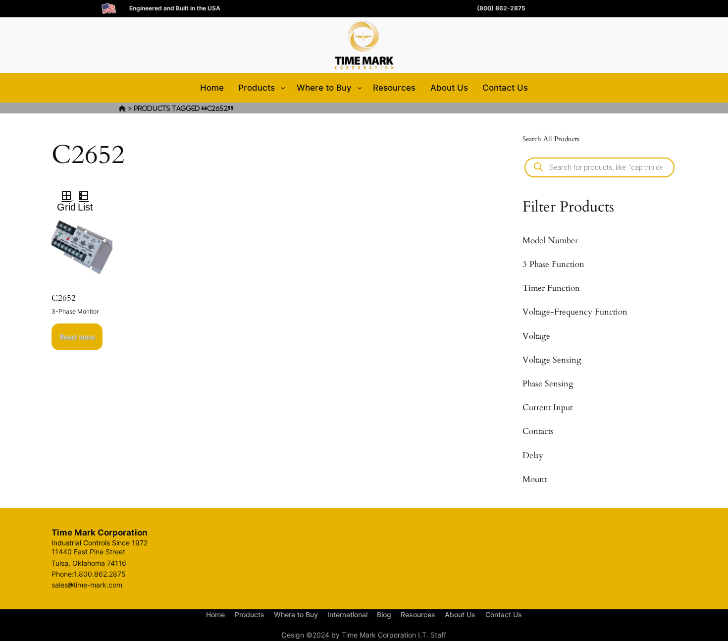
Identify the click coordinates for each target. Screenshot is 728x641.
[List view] (88, 197)
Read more (77, 336)
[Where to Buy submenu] (359, 87)
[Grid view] (65, 197)
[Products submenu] (282, 87)
